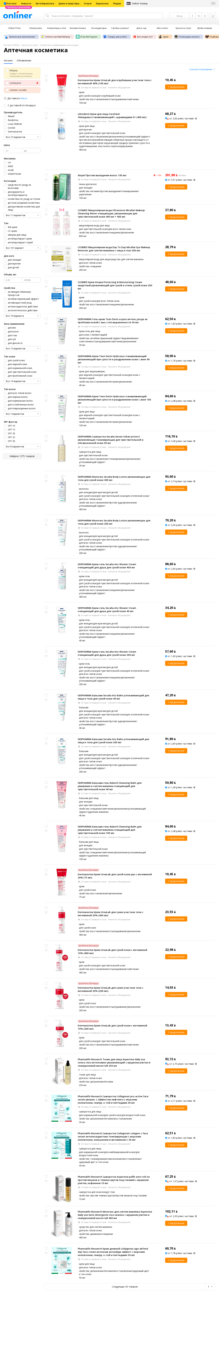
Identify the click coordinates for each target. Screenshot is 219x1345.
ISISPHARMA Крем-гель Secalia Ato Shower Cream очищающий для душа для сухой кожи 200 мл (107, 653)
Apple (165, 36)
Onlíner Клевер (140, 3)
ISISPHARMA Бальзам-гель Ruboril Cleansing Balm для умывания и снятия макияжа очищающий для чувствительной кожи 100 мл (110, 830)
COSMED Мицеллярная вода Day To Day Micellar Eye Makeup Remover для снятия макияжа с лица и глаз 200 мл (114, 249)
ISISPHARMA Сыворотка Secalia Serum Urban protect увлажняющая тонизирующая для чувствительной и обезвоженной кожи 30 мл (110, 439)
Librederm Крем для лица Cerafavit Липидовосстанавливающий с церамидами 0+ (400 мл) (112, 115)
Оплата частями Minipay (57, 36)
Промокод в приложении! (22, 36)
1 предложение (176, 86)
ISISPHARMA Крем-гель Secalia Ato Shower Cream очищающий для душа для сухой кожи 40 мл (107, 609)
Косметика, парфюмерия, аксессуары (59, 45)
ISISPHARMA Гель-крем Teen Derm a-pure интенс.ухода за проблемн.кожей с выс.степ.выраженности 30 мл (112, 320)
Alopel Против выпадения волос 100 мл (102, 175)
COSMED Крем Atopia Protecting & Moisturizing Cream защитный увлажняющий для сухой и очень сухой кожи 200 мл (115, 285)
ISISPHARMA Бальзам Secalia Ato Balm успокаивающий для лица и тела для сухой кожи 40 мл (113, 697)
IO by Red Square (88, 36)
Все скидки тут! (145, 36)
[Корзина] (213, 16)
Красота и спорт (30, 45)
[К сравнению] (46, 75)
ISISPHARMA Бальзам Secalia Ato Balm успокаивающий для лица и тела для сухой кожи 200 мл (113, 740)
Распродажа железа (189, 36)
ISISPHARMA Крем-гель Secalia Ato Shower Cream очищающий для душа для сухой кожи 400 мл (107, 566)
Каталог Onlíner (12, 45)
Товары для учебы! (117, 36)
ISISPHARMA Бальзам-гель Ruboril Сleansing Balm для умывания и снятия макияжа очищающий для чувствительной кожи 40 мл (110, 786)
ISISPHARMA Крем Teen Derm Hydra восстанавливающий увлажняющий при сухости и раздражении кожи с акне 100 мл (114, 399)
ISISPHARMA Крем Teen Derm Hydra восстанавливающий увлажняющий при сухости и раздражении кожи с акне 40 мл (114, 359)
